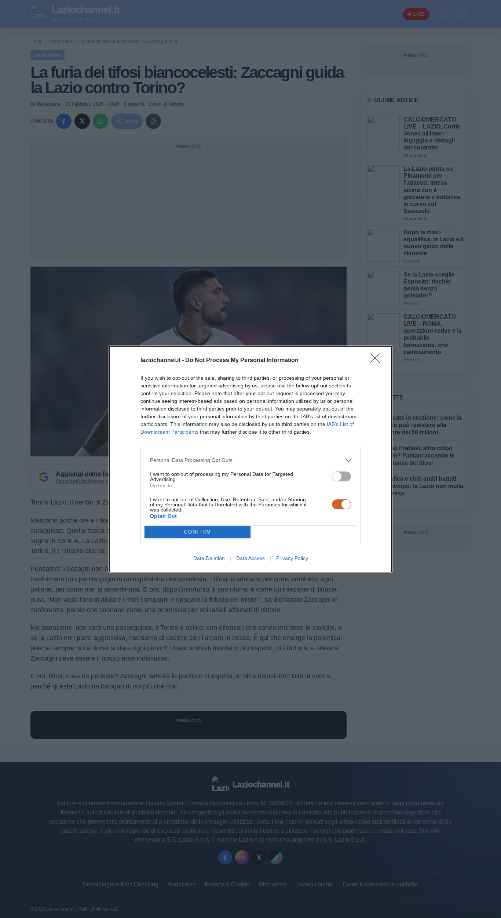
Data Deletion (209, 558)
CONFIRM (197, 532)
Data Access (250, 558)
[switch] (341, 476)
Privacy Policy (292, 558)
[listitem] (250, 460)
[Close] (377, 361)
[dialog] (250, 459)
